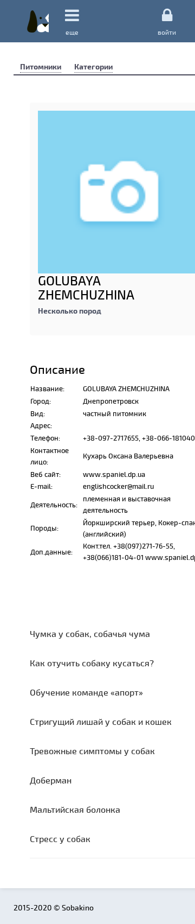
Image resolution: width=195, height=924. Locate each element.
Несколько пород (69, 310)
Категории (93, 66)
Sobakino (38, 21)
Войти (167, 31)
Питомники (40, 66)
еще (72, 32)
